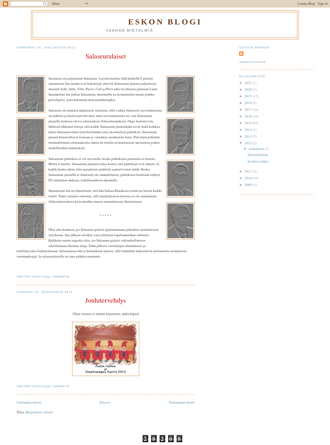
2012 (249, 143)
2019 (249, 96)
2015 (249, 123)
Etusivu (105, 402)
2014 (249, 129)
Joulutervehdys (105, 300)
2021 (249, 82)
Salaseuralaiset (106, 56)
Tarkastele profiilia (252, 62)
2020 (249, 89)
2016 (249, 116)
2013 (249, 136)
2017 (249, 109)
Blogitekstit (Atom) (39, 412)
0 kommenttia (60, 277)
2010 (249, 178)
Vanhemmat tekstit (182, 402)
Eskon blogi (165, 21)
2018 (249, 102)
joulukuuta (257, 148)
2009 (249, 184)
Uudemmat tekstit (28, 402)
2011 (249, 171)
